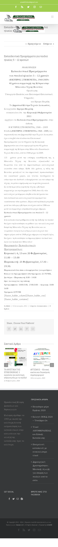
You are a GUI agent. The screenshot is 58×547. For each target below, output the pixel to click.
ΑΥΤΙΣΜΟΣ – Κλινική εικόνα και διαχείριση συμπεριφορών (35, 372)
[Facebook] (9, 499)
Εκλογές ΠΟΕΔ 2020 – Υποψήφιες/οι (43, 419)
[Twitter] (13, 499)
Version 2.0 (19, 525)
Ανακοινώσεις (42, 306)
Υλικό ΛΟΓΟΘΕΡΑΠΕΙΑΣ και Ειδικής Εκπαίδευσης (42, 432)
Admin (8, 306)
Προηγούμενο (34, 44)
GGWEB (49, 525)
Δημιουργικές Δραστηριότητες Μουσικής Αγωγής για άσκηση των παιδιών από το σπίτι (41, 471)
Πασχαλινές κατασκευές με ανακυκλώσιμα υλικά (40, 450)
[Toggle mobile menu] (52, 16)
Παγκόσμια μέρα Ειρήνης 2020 (41, 408)
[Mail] (18, 499)
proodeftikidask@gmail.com (29, 2)
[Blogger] (22, 499)
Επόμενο (47, 44)
